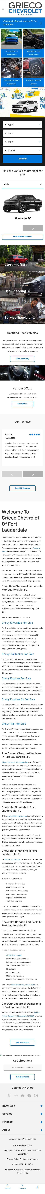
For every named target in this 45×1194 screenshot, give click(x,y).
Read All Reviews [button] (22, 488)
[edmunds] (22, 1095)
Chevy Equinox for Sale (16, 678)
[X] (9, 1095)
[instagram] (35, 1095)
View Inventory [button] (22, 359)
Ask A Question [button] (22, 1043)
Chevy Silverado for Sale (17, 623)
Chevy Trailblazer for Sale (18, 654)
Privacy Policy (13, 1159)
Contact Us (24, 1159)
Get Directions (22, 1077)
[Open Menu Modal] (3, 8)
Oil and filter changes (14, 955)
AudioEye (29, 1164)
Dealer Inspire (22, 1173)
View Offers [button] (22, 404)
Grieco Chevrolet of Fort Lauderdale (15, 762)
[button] (13, 110)
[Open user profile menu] (37, 1187)
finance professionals (13, 859)
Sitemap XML (18, 1164)
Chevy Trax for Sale (14, 723)
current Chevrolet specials (17, 816)
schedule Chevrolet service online (22, 985)
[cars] (15, 1095)
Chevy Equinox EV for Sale (18, 699)
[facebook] (29, 1095)
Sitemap (34, 1159)
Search (22, 158)
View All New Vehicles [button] (22, 237)
